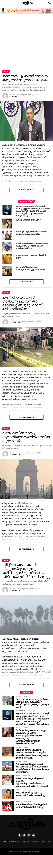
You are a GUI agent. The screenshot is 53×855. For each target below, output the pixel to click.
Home (4, 842)
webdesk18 (16, 323)
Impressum (25, 842)
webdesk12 (16, 96)
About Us (35, 842)
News (43, 842)
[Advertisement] (26, 42)
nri (49, 842)
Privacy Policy (14, 842)
